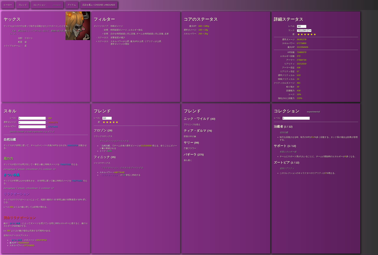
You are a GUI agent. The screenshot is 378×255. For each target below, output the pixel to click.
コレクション (287, 111)
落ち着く (188, 160)
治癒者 (278, 126)
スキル (10, 111)
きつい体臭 (15, 223)
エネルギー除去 (135, 30)
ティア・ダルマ (195, 130)
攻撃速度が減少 (118, 37)
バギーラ (190, 154)
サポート (29, 38)
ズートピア (282, 162)
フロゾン (100, 130)
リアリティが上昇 (153, 41)
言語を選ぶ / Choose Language (98, 5)
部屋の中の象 (190, 136)
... (4, 153)
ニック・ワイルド (197, 118)
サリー (188, 142)
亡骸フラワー (190, 148)
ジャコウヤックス (102, 163)
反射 (167, 34)
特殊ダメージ (117, 26)
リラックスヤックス (103, 136)
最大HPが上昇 (137, 41)
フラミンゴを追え (192, 124)
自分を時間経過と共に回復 (123, 34)
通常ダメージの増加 (120, 44)
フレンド (102, 111)
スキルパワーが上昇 (120, 41)
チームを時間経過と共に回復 (150, 34)
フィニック (102, 157)
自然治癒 (106, 146)
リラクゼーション (110, 175)
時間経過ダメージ (119, 30)
